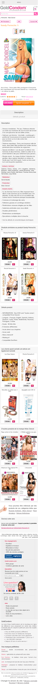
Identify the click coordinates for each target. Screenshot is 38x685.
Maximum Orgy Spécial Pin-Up (9, 468)
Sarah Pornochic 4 (28, 268)
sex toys (31, 673)
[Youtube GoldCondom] (11, 598)
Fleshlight (4, 665)
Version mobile (23, 683)
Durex (3, 650)
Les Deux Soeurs (10, 354)
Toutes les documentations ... (14, 614)
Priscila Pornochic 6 (9, 268)
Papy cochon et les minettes (9, 432)
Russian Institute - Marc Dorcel (20, 511)
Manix (3, 654)
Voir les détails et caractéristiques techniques (17, 220)
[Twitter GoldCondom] (6, 598)
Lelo (2, 662)
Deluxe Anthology (23, 513)
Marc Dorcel (29, 96)
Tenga (3, 669)
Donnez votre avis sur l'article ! (15, 528)
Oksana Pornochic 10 (9, 233)
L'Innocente (28, 468)
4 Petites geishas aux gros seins (28, 432)
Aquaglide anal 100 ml (28, 390)
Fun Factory (5, 657)
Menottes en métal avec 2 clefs (10, 390)
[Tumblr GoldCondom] (16, 598)
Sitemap (26, 677)
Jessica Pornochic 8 (28, 233)
